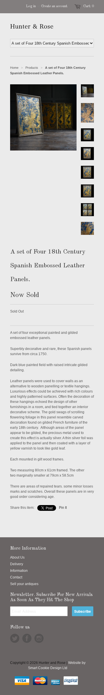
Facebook (26, 638)
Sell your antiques (24, 584)
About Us (17, 557)
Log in (31, 6)
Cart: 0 (88, 6)
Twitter (14, 638)
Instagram (39, 638)
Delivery (16, 564)
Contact (16, 577)
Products (31, 67)
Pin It (63, 508)
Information (19, 571)
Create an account (54, 6)
